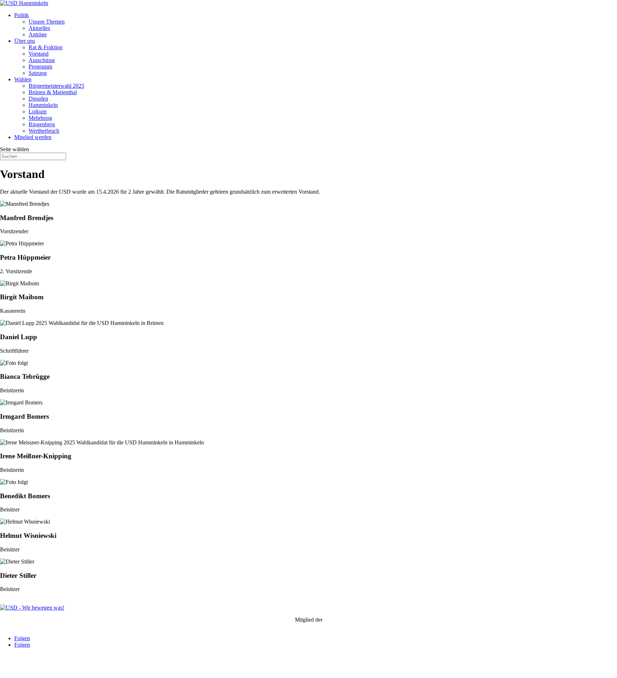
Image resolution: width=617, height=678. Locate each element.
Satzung (38, 73)
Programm (40, 66)
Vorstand (39, 54)
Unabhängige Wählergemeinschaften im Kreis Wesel (308, 626)
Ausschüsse (42, 60)
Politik (21, 15)
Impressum (34, 669)
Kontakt (9, 669)
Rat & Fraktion (45, 47)
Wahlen (22, 79)
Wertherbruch (44, 131)
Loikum (37, 111)
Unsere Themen (47, 22)
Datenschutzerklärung (75, 669)
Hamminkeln (43, 105)
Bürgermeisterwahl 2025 (56, 86)
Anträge (38, 34)
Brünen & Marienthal (53, 92)
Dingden (38, 99)
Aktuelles (39, 28)
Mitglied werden (32, 137)
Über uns (24, 41)
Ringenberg (42, 124)
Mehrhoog (40, 118)
